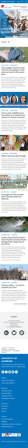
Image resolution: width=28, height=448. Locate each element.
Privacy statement (5, 351)
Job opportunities (6, 396)
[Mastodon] (21, 332)
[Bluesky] (14, 332)
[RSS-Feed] (9, 42)
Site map (3, 352)
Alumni (3, 411)
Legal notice (12, 349)
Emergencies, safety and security (11, 424)
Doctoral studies (6, 393)
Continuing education (7, 383)
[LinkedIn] (6, 332)
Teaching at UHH (6, 391)
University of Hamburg (8, 1)
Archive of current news (20, 304)
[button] (18, 1)
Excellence (4, 406)
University (4, 404)
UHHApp (4, 421)
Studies (3, 378)
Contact (3, 416)
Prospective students (7, 380)
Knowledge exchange (7, 398)
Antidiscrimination (7, 426)
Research (4, 388)
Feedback (3, 349)
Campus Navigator (6, 419)
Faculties (4, 409)
